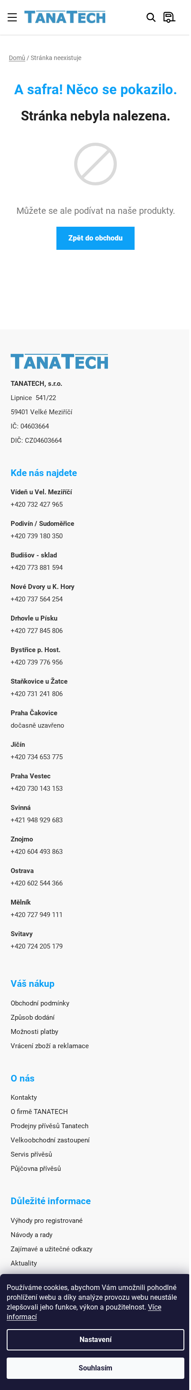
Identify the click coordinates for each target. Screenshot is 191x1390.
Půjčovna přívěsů (36, 1169)
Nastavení (95, 1339)
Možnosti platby (34, 1032)
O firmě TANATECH (39, 1112)
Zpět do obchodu (95, 238)
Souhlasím (95, 1368)
